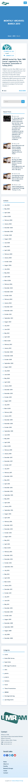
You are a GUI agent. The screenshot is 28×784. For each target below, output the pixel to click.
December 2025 (8, 228)
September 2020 (8, 363)
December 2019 (8, 390)
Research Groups (8, 768)
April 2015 (7, 503)
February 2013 (8, 552)
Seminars (6, 681)
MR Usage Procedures (10, 666)
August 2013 (7, 537)
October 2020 (8, 359)
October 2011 (7, 593)
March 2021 (7, 341)
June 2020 (7, 374)
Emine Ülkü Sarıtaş (9, 658)
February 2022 (8, 299)
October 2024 (8, 262)
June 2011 (6, 600)
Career (6, 654)
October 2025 (8, 235)
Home (9, 36)
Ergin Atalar (7, 662)
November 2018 (8, 423)
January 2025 (8, 258)
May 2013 (6, 540)
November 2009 (8, 623)
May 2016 (6, 480)
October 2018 (8, 427)
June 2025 (7, 243)
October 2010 (8, 616)
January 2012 (7, 585)
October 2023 (8, 295)
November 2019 (8, 393)
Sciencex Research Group (17, 781)
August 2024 (7, 265)
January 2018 (7, 454)
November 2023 (8, 292)
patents (6, 673)
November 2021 (8, 311)
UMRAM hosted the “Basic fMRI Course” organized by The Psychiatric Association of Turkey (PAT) (14, 62)
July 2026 (7, 205)
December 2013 (8, 525)
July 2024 (7, 269)
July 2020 (7, 371)
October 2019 (8, 397)
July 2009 (7, 634)
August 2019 (7, 401)
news (5, 91)
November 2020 (8, 356)
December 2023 (8, 288)
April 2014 (7, 518)
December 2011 (8, 589)
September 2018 (8, 431)
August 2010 (7, 619)
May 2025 (7, 246)
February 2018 (8, 450)
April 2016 (7, 484)
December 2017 (8, 457)
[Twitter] (10, 755)
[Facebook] (7, 755)
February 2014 (8, 521)
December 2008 (8, 638)
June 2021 (7, 329)
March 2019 (7, 408)
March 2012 (7, 582)
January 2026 (8, 224)
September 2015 (8, 495)
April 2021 (7, 337)
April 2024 (7, 277)
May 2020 (7, 378)
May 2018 (6, 439)
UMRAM (6, 692)
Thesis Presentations (10, 688)
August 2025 (7, 239)
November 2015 (8, 491)
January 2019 (7, 416)
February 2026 (8, 220)
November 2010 (8, 612)
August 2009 (7, 631)
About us (6, 764)
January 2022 (8, 303)
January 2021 (7, 348)
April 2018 (7, 442)
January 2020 (8, 386)
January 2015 (7, 506)
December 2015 (8, 488)
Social (6, 685)
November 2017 (8, 461)
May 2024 (7, 273)
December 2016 (8, 476)
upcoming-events (9, 700)
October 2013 (8, 533)
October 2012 (8, 563)
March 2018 (7, 446)
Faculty (5, 766)
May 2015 (6, 499)
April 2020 (7, 382)
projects (6, 677)
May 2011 (6, 604)
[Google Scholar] (4, 755)
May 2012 (6, 574)
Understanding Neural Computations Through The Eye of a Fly (18, 188)
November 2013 (8, 529)
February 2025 (8, 254)
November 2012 (8, 559)
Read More (22, 91)
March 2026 (7, 216)
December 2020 (8, 352)
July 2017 (6, 469)
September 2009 (8, 627)
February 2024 (8, 284)
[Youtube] (15, 755)
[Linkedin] (12, 755)
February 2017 (8, 472)
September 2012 (8, 567)
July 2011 (6, 597)
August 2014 (7, 514)
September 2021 (8, 318)
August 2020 (7, 367)
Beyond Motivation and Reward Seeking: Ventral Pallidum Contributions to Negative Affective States (18, 150)
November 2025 (8, 231)
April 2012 (7, 578)
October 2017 (7, 465)
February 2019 (8, 412)
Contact (5, 773)
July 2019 (6, 405)
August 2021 (7, 322)
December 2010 (8, 608)
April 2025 (7, 250)
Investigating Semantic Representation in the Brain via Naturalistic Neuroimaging (18, 178)
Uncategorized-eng (9, 696)
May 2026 (7, 209)
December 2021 (8, 307)
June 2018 (7, 435)
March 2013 (7, 548)
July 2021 (6, 326)
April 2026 (7, 213)
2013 (14, 36)
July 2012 (6, 570)
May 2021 (6, 333)
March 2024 (7, 280)
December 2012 (8, 555)
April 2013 (7, 544)
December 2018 (8, 420)
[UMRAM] (5, 3)
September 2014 (8, 510)
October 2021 (8, 314)
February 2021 (8, 344)
